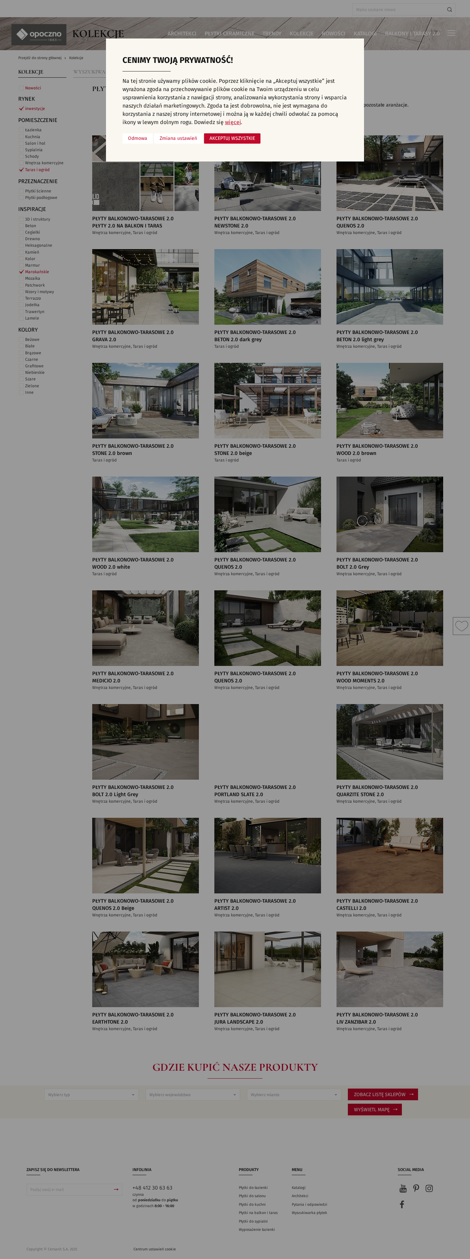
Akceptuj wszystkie (232, 138)
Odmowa (137, 138)
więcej (233, 122)
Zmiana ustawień (178, 138)
